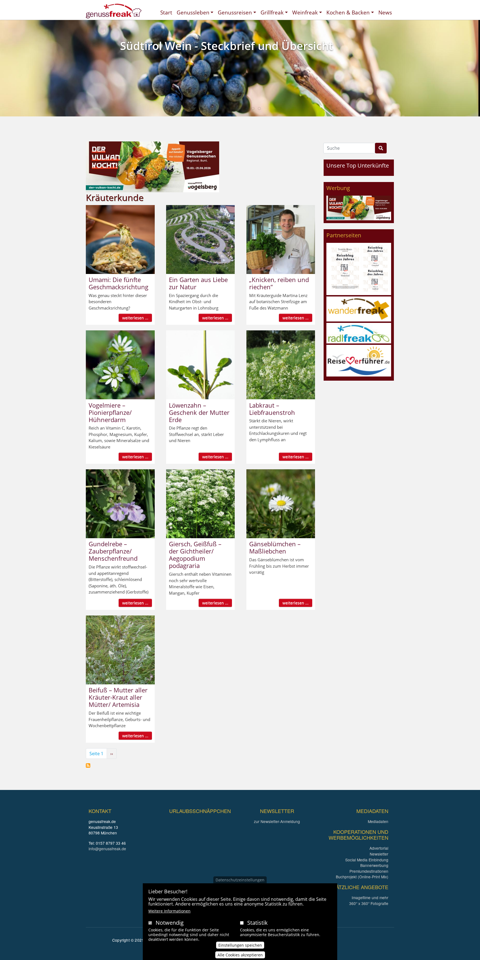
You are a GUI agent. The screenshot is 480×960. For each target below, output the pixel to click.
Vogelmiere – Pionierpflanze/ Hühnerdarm (110, 412)
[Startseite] (113, 11)
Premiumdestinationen (368, 871)
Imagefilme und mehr (370, 897)
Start (166, 12)
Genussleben (193, 12)
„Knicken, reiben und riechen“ (279, 283)
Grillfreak (272, 12)
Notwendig (170, 922)
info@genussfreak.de (107, 848)
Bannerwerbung (374, 865)
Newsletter (379, 854)
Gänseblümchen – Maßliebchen (275, 547)
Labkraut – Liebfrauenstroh (272, 409)
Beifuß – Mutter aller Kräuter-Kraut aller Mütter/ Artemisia (118, 697)
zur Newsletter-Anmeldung (277, 821)
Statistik (257, 922)
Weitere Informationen (169, 911)
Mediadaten (378, 821)
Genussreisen (235, 12)
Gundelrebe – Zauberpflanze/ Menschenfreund (113, 551)
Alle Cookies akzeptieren (240, 954)
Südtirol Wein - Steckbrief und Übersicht (226, 45)
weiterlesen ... (135, 317)
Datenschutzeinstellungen (240, 879)
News (385, 12)
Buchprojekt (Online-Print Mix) (362, 876)
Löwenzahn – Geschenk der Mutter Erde (199, 412)
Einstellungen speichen (240, 945)
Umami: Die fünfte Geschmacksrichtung (118, 283)
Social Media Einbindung (366, 859)
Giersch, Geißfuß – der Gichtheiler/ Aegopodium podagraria (195, 555)
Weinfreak (305, 12)
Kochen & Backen (348, 12)
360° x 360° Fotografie (368, 903)
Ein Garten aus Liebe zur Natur (198, 283)
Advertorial (378, 848)
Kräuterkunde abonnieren (88, 765)
